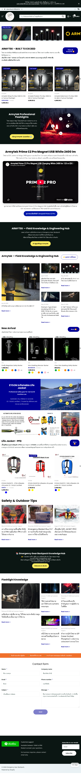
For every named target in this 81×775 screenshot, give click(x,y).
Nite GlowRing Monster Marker (38, 365)
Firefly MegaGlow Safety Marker (12, 365)
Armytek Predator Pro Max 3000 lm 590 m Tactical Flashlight (39, 97)
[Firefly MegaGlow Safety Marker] (14, 348)
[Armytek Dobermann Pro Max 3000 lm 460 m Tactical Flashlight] (67, 79)
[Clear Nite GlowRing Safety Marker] (67, 348)
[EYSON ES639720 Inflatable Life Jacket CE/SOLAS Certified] (40, 466)
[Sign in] (69, 16)
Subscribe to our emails (70, 743)
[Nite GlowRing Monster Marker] (40, 348)
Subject (5, 690)
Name (4, 669)
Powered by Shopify (8, 770)
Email (4, 679)
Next (22, 9)
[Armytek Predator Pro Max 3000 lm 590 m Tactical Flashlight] (40, 79)
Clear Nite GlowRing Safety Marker (66, 365)
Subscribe (69, 753)
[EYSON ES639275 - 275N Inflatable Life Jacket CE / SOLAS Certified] (14, 466)
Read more (67, 126)
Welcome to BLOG (40, 566)
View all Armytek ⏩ (70, 50)
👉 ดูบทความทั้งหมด (69, 257)
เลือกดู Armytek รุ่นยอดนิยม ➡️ (22, 137)
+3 (21, 370)
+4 (48, 372)
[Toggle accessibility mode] (78, 9)
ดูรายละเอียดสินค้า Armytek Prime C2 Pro (40, 214)
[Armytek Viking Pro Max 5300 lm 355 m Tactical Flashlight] (14, 79)
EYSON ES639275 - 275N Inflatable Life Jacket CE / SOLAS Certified (13, 484)
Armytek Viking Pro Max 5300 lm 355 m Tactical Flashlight (13, 97)
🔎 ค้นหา (63, 16)
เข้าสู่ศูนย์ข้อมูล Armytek (40, 243)
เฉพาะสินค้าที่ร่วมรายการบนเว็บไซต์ (28, 4)
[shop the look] (5, 37)
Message (45, 690)
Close (79, 3)
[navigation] (2, 9)
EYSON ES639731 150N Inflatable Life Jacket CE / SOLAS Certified (67, 484)
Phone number (47, 679)
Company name (46, 669)
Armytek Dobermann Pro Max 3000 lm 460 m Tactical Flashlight (66, 97)
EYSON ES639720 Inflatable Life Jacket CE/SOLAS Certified (40, 484)
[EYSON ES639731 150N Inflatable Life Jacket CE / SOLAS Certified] (67, 466)
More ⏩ (73, 329)
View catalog (3, 16)
